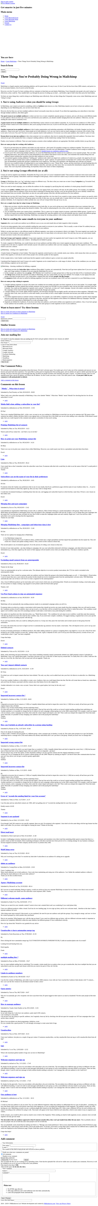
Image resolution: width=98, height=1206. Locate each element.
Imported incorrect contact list (12, 767)
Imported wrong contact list (11, 742)
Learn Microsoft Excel (11, 17)
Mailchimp (6, 356)
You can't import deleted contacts (14, 665)
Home (6, 16)
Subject (4, 1171)
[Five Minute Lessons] (8, 3)
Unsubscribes (6, 1030)
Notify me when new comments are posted (16, 1152)
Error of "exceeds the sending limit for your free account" (23, 796)
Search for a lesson (7, 318)
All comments (7, 1154)
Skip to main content (7, 1)
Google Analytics (8, 350)
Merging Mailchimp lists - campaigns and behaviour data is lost (26, 525)
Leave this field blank (7, 1200)
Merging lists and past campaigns (14, 504)
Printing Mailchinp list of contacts (14, 425)
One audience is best (9, 1095)
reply (6, 400)
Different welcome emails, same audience (16, 898)
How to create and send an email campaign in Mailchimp (18, 311)
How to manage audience (11, 1004)
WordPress (6, 358)
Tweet (2, 83)
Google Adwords (8, 352)
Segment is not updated (10, 816)
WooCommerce (7, 360)
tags (2, 1046)
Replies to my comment (10, 1156)
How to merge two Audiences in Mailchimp (14, 313)
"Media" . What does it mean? (13, 389)
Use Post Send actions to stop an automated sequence (21, 594)
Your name (6, 1145)
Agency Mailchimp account (11, 883)
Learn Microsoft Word (11, 19)
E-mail (4, 1147)
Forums (7, 23)
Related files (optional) (7, 1158)
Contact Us (8, 24)
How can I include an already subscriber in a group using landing (26, 725)
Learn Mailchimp (10, 21)
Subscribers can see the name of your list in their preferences (24, 477)
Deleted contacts (7, 648)
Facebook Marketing (9, 354)
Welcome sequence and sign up (13, 1060)
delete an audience (8, 863)
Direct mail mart (7, 832)
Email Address (6, 340)
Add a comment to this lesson (10, 380)
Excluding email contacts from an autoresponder (20, 560)
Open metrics (6, 989)
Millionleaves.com (49, 1203)
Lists (2, 459)
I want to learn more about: (9, 344)
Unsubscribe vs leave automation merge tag (18, 930)
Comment (5, 1173)
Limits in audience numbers (11, 973)
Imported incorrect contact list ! (13, 695)
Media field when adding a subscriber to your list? (20, 404)
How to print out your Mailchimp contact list (18, 439)
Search (3, 69)
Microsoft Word (7, 348)
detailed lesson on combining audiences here (54, 151)
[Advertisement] (49, 40)
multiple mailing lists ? (9, 957)
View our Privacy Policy (63, 1203)
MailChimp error (7, 850)
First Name (5, 342)
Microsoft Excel (7, 346)
